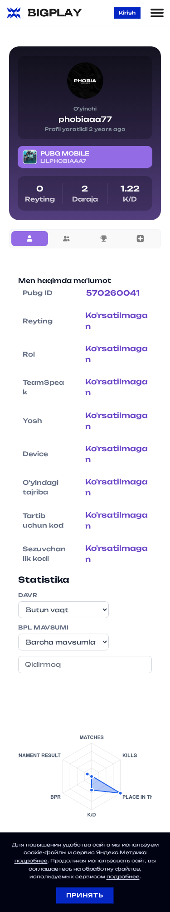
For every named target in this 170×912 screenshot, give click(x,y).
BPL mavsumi (43, 627)
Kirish (127, 13)
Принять (84, 895)
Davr (27, 595)
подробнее (31, 860)
